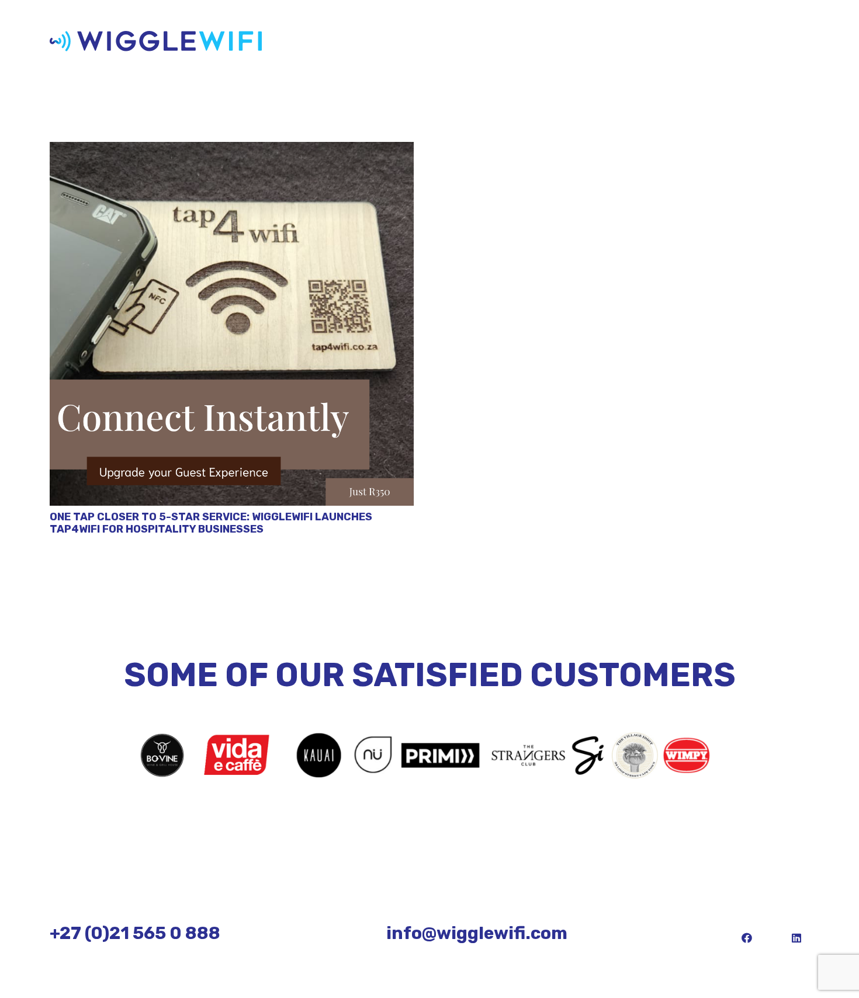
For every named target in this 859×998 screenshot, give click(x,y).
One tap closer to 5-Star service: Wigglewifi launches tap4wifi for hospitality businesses (211, 523)
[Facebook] (746, 938)
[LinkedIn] (796, 938)
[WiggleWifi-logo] (156, 41)
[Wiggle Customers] (429, 755)
